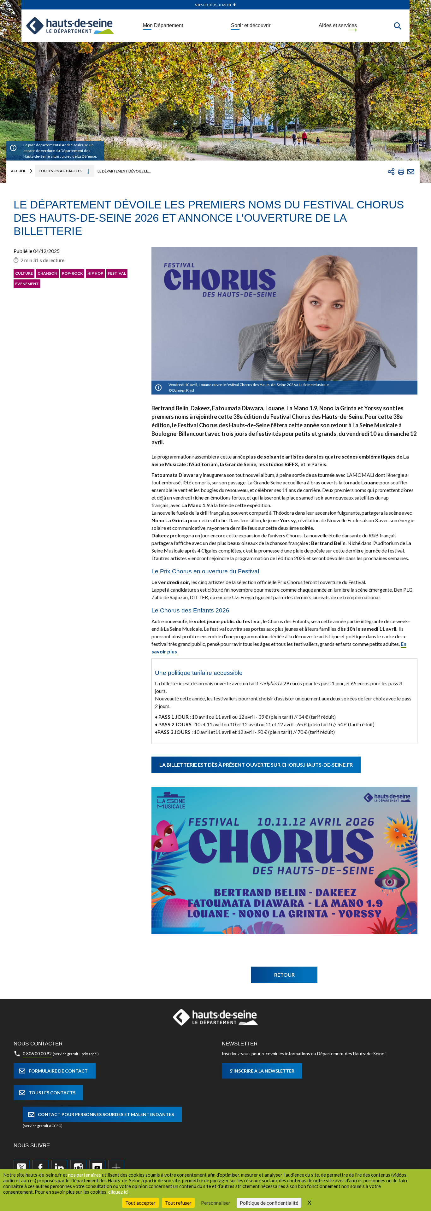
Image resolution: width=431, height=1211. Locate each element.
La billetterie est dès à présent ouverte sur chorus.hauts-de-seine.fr (256, 765)
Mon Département (163, 25)
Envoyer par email (411, 171)
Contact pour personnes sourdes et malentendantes (106, 1114)
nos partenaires (84, 1175)
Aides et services (338, 25)
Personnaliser (215, 1203)
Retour (284, 975)
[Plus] (116, 1168)
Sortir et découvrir (250, 25)
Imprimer (401, 171)
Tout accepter (140, 1203)
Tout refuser (178, 1203)
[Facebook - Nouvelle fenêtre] (40, 1168)
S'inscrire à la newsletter (262, 1071)
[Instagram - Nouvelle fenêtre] (78, 1168)
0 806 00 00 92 (37, 1053)
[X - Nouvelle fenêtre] (21, 1168)
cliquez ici (118, 1192)
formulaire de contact (58, 1071)
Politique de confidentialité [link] (269, 1203)
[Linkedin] (59, 1168)
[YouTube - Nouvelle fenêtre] (97, 1168)
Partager (391, 171)
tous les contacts (52, 1092)
